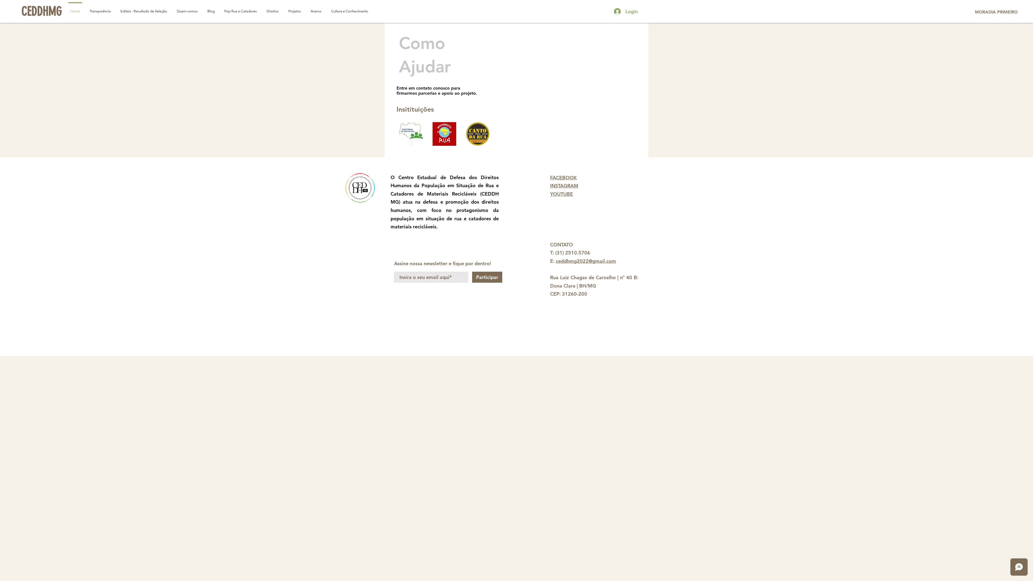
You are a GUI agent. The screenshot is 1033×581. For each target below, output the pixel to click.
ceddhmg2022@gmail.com (586, 261)
